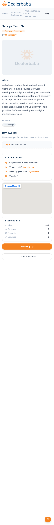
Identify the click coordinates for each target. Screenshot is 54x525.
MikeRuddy (10, 35)
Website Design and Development (32, 14)
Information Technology (16, 13)
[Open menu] (49, 3)
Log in (8, 144)
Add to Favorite (28, 256)
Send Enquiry (27, 246)
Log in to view (28, 167)
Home (5, 13)
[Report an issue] (48, 519)
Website (12, 176)
